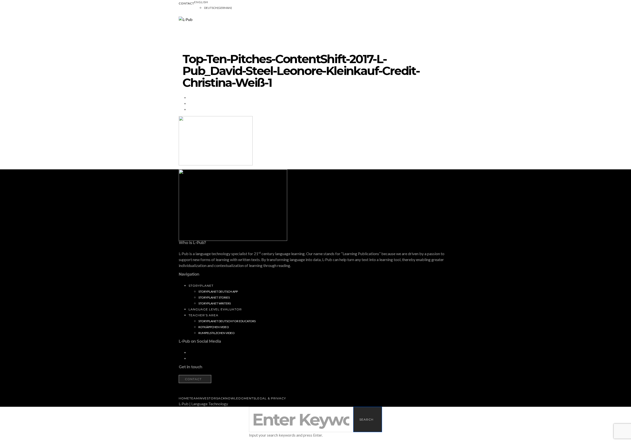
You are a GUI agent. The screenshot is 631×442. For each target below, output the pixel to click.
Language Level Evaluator (215, 309)
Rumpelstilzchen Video (216, 333)
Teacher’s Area (203, 315)
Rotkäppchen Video (213, 327)
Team (194, 398)
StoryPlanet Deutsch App (218, 291)
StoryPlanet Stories (214, 297)
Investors (208, 398)
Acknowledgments (236, 398)
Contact (186, 3)
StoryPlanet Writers (214, 303)
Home (184, 398)
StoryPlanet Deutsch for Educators (227, 321)
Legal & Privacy (270, 398)
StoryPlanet (201, 285)
